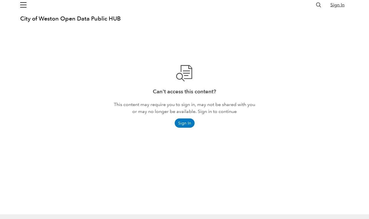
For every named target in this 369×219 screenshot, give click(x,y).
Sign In (337, 5)
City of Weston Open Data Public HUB (70, 18)
